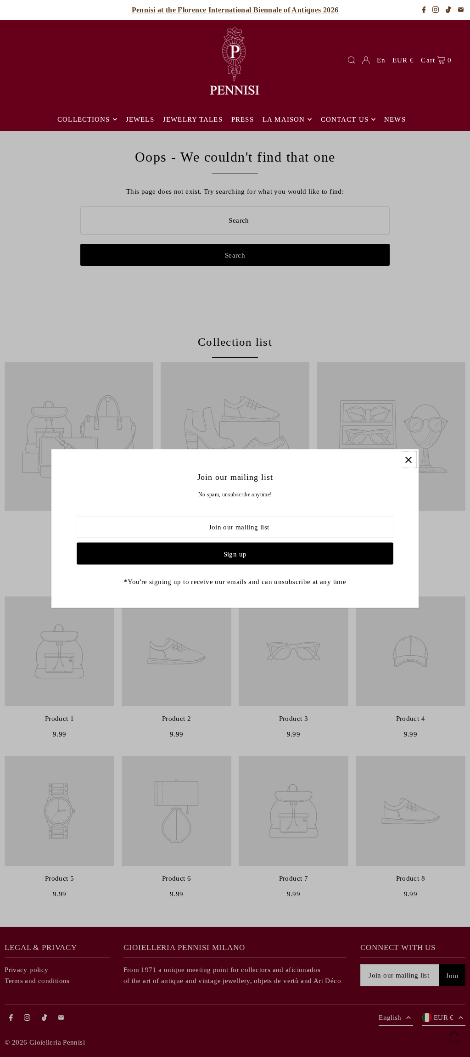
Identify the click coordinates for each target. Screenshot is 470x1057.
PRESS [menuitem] (242, 119)
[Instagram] (435, 10)
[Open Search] (351, 60)
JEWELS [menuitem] (140, 119)
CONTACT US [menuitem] (345, 119)
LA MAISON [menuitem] (284, 119)
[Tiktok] (448, 10)
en (381, 60)
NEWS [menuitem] (395, 119)
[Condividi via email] (461, 10)
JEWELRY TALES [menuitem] (193, 119)
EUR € (403, 60)
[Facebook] (424, 10)
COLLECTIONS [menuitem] (83, 119)
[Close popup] (408, 460)
